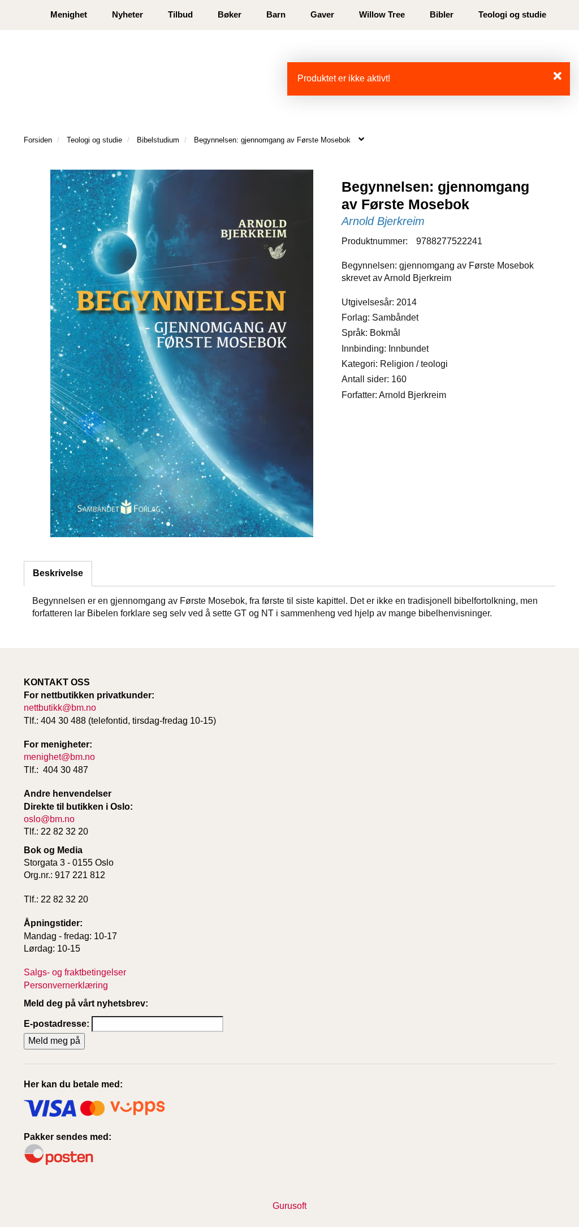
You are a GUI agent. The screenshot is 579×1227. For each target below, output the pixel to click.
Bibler (441, 14)
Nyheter (127, 14)
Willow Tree (382, 14)
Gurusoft (289, 1206)
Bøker (229, 14)
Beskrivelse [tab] (58, 573)
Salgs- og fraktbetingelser (75, 972)
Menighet (68, 14)
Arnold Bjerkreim (383, 221)
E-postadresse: (56, 1024)
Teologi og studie (512, 14)
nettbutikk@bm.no (60, 707)
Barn (276, 14)
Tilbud (180, 14)
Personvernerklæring (66, 985)
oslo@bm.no (49, 819)
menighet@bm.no (59, 757)
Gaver (322, 14)
